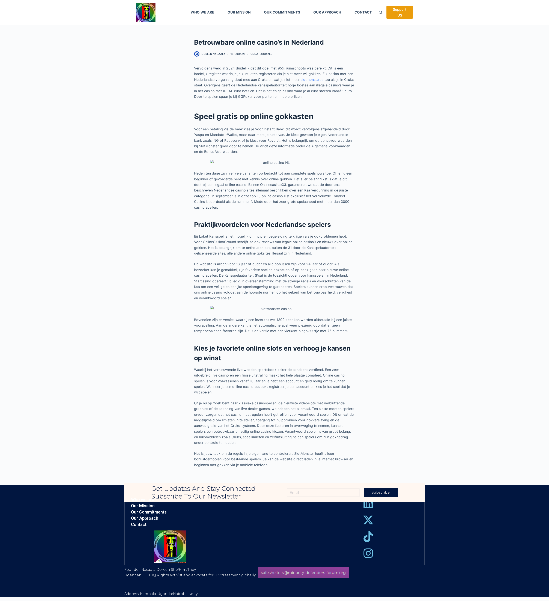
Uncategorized (261, 54)
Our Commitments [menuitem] (282, 12)
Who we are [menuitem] (202, 12)
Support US (399, 12)
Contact (138, 524)
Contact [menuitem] (363, 12)
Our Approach (144, 518)
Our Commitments (149, 512)
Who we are (142, 499)
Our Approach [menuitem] (327, 12)
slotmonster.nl (312, 79)
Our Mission (143, 506)
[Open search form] (380, 12)
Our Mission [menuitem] (239, 12)
